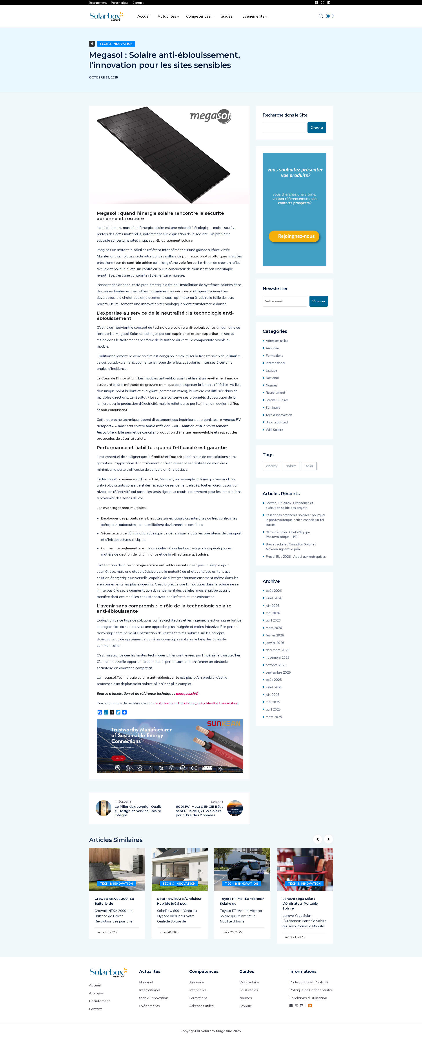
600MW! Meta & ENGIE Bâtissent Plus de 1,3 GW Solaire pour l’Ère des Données (199, 810)
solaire (291, 466)
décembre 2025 (277, 650)
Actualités (167, 16)
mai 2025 (273, 702)
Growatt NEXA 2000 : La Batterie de (114, 901)
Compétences (198, 16)
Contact (138, 2)
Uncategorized (277, 422)
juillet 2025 (274, 687)
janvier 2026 (275, 643)
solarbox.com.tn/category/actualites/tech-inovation (197, 703)
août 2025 (274, 680)
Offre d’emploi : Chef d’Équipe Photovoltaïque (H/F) (288, 534)
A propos (96, 993)
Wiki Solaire (274, 430)
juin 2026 (272, 605)
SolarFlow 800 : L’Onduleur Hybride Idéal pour (179, 901)
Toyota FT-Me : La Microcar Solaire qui (242, 901)
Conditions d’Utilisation (308, 998)
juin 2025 (272, 695)
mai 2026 (273, 613)
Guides (226, 16)
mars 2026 (274, 628)
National (272, 378)
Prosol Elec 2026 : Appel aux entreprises (296, 556)
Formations (274, 356)
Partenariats (119, 2)
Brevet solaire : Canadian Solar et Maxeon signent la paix (291, 546)
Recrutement (98, 2)
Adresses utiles (277, 341)
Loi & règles (248, 990)
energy (271, 466)
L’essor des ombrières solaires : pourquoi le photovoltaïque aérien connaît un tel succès (295, 520)
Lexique (271, 370)
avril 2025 (273, 709)
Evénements (253, 16)
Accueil (143, 16)
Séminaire (273, 407)
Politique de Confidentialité (311, 990)
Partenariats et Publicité (309, 982)
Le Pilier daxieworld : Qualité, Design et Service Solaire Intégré (138, 810)
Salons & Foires (277, 400)
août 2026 (274, 591)
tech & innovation (116, 44)
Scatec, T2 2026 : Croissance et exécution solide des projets (289, 505)
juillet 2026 (274, 598)
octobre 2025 (276, 665)
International (275, 363)
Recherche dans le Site (285, 115)
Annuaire (272, 348)
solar (309, 466)
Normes (271, 385)
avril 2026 (273, 620)
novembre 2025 (277, 657)
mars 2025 (274, 717)
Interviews (197, 990)
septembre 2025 (278, 672)
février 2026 (275, 635)
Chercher (317, 127)
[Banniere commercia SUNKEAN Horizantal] (170, 746)
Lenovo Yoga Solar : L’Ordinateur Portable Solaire (300, 903)
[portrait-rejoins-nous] (294, 209)
